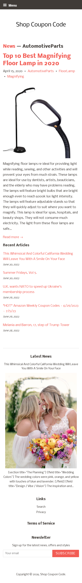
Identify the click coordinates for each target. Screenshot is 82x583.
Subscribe (66, 553)
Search (41, 506)
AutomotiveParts (41, 71)
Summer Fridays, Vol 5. (20, 273)
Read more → (13, 237)
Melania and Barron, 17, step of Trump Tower (36, 325)
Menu (12, 5)
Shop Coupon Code (52, 574)
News (9, 46)
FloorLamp (67, 71)
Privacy (41, 512)
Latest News (41, 357)
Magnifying (15, 77)
